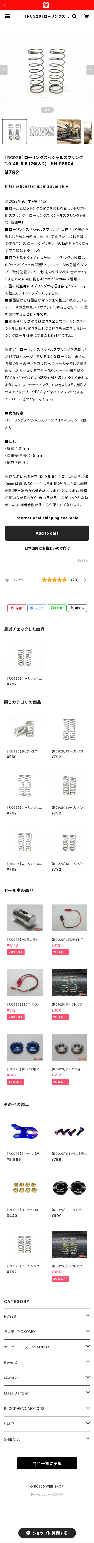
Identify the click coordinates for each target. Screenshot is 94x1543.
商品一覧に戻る (47, 1463)
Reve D (11, 1362)
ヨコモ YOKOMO (19, 1331)
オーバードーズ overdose (27, 1347)
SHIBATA (12, 1439)
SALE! (9, 1424)
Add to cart (47, 533)
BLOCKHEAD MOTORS (24, 1408)
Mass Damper (16, 1393)
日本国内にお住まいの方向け (47, 548)
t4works (11, 1378)
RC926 (10, 1316)
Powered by (41, 1494)
